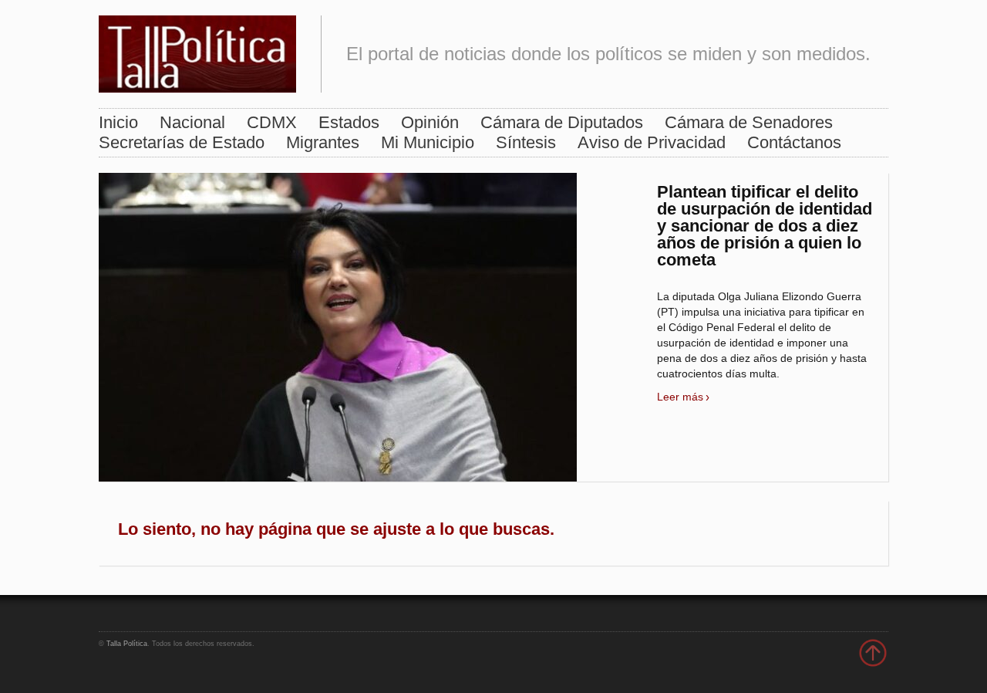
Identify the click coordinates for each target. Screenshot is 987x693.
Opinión (430, 122)
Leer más (680, 396)
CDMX (272, 122)
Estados (348, 122)
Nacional (192, 122)
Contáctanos (794, 142)
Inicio (118, 122)
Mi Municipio (427, 142)
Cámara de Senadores (749, 122)
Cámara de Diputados (561, 122)
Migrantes (322, 142)
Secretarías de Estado (181, 142)
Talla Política (126, 643)
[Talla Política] (197, 51)
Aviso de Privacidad (652, 142)
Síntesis (526, 142)
